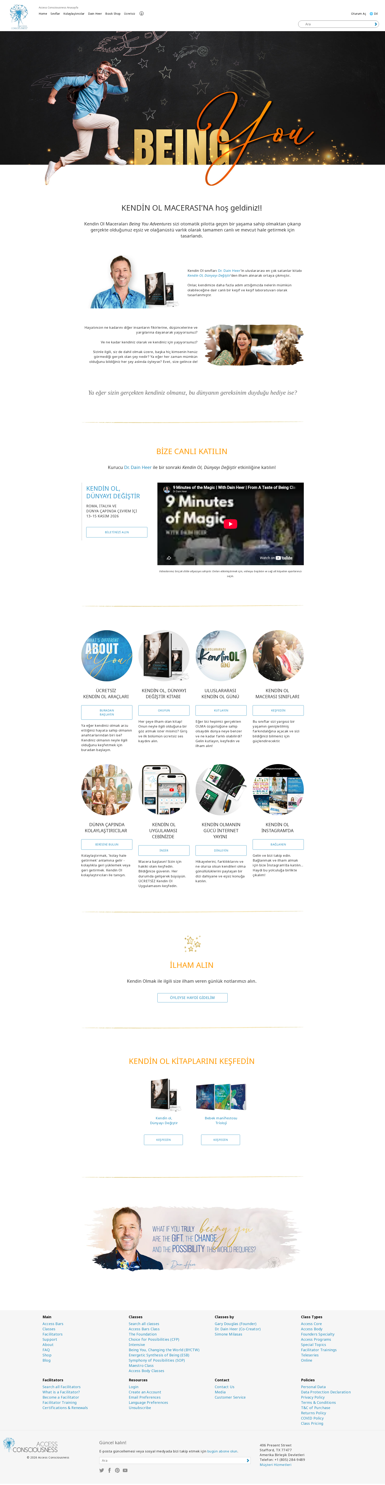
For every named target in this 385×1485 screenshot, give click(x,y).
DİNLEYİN (221, 850)
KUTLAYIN (221, 710)
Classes (49, 1329)
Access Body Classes (146, 1371)
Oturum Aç (358, 13)
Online (306, 1360)
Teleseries (310, 1355)
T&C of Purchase (315, 1408)
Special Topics (313, 1345)
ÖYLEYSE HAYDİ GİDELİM (192, 997)
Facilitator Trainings (319, 1350)
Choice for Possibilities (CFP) (154, 1339)
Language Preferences (148, 1402)
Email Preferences (145, 1397)
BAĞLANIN (278, 844)
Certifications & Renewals (65, 1408)
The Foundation (143, 1334)
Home (43, 13)
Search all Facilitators (62, 1387)
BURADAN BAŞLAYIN (107, 712)
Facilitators (53, 1334)
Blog (47, 1360)
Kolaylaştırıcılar (74, 13)
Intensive (137, 1345)
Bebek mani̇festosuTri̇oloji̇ (221, 1120)
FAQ (46, 1350)
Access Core (311, 1324)
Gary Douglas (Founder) (235, 1324)
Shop (47, 1355)
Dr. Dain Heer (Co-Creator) (237, 1329)
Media (220, 1392)
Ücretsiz (129, 13)
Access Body (312, 1329)
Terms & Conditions (318, 1402)
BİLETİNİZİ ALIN (117, 532)
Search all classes (144, 1324)
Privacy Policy (313, 1397)
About (48, 1345)
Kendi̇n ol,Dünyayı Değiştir (164, 1120)
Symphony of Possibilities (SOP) (157, 1360)
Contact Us (224, 1387)
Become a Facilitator (61, 1397)
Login (134, 1387)
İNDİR (164, 850)
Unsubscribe (140, 1408)
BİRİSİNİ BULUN (107, 844)
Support (50, 1339)
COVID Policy (312, 1418)
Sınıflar (55, 13)
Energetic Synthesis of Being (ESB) (159, 1355)
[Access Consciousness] (18, 16)
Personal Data (313, 1387)
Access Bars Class (144, 1329)
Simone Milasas (228, 1334)
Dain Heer (95, 13)
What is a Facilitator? (61, 1392)
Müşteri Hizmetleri (275, 1464)
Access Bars (53, 1324)
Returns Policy (313, 1413)
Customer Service (230, 1397)
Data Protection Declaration (326, 1392)
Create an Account (145, 1392)
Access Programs (316, 1339)
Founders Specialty (318, 1334)
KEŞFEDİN (278, 710)
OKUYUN (164, 710)
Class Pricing (312, 1423)
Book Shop (113, 13)
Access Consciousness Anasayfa (58, 7)
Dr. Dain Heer (229, 270)
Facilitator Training (60, 1402)
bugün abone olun (222, 1451)
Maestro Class (141, 1365)
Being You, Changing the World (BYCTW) (164, 1350)
